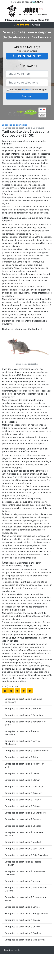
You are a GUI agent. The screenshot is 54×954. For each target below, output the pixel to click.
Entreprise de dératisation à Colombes (24, 715)
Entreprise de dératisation (15, 125)
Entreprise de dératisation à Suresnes (23, 793)
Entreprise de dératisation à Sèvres (22, 907)
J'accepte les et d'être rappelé (28, 89)
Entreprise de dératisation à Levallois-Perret (26, 750)
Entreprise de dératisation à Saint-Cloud (24, 848)
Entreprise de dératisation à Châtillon (23, 826)
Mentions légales (12, 950)
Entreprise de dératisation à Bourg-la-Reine (26, 913)
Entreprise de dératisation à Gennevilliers (25, 812)
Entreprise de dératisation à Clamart (22, 780)
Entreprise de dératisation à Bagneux (23, 819)
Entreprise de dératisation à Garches (23, 933)
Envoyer (27, 96)
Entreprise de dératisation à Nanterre (23, 708)
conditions (27, 89)
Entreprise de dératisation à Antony (22, 757)
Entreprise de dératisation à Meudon (23, 799)
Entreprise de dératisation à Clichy (22, 773)
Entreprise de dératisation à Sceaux (22, 920)
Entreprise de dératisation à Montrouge (24, 786)
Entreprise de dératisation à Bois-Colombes (26, 855)
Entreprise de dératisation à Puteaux (23, 806)
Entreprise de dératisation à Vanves (22, 881)
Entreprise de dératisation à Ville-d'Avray (25, 939)
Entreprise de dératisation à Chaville (23, 926)
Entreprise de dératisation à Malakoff (23, 842)
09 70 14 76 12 (28, 56)
